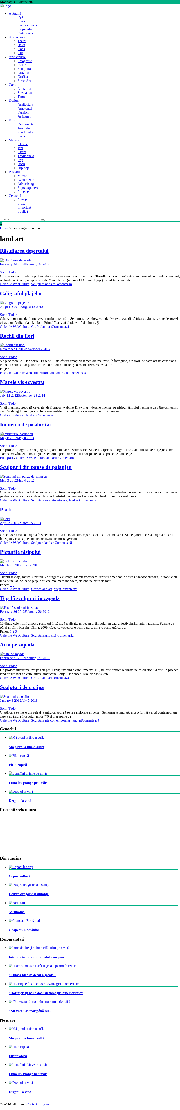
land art (49, 284)
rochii (66, 373)
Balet (21, 45)
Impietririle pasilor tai (25, 424)
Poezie (22, 199)
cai (22, 415)
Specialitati (25, 92)
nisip (57, 589)
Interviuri (24, 21)
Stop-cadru (25, 29)
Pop (20, 160)
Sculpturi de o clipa (22, 687)
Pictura (22, 65)
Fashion (23, 112)
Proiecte (23, 191)
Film (12, 120)
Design (14, 100)
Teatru (22, 41)
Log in (44, 1104)
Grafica (23, 77)
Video (16, 415)
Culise (22, 136)
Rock (21, 164)
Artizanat (24, 116)
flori (45, 373)
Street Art (24, 81)
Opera (22, 152)
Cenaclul (15, 195)
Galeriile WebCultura (14, 284)
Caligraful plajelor (21, 293)
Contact (31, 1104)
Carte (12, 85)
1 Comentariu (65, 458)
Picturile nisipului (20, 552)
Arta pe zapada (17, 645)
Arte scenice (17, 37)
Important (24, 207)
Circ (20, 53)
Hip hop (23, 168)
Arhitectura (25, 104)
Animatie (24, 128)
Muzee (22, 176)
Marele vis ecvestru (22, 382)
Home (4, 228)
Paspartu (15, 172)
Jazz (20, 148)
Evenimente (26, 180)
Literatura (24, 88)
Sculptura (24, 69)
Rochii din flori (17, 336)
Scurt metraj (26, 132)
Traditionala (26, 156)
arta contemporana (57, 720)
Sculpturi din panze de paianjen (36, 467)
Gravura (23, 73)
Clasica (23, 144)
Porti (6, 509)
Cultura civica (27, 25)
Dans (21, 49)
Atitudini (15, 13)
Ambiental (25, 108)
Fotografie (25, 61)
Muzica (14, 140)
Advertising (26, 184)
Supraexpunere (28, 188)
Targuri (23, 96)
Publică (23, 211)
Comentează (63, 284)
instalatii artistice (55, 500)
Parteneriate (26, 33)
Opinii (22, 17)
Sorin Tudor (8, 272)
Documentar (26, 124)
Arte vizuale (17, 57)
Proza (21, 203)
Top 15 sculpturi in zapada (30, 598)
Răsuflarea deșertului (24, 251)
